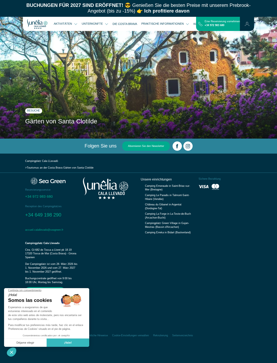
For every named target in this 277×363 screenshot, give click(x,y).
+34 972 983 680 (214, 25)
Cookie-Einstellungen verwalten (130, 335)
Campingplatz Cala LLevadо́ (41, 161)
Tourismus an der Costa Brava (44, 167)
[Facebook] (177, 146)
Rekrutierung (160, 335)
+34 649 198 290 (43, 215)
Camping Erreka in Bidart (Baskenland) (168, 232)
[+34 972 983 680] (200, 23)
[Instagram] (188, 146)
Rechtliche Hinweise (96, 335)
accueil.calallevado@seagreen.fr (44, 229)
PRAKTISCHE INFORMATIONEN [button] (163, 23)
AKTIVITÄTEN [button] (63, 23)
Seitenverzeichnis (182, 335)
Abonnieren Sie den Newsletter (146, 146)
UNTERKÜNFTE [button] (93, 23)
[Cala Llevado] (37, 24)
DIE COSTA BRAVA (125, 23)
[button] (247, 24)
